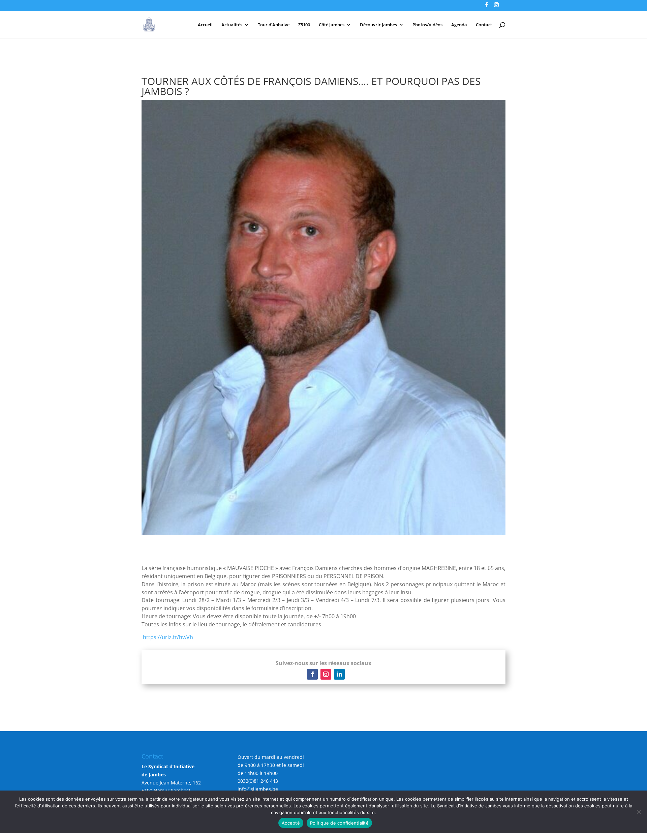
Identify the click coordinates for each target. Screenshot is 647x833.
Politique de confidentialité (339, 823)
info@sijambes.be (258, 789)
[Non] (638, 811)
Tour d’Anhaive (273, 25)
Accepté (291, 823)
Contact (484, 25)
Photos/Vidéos (427, 25)
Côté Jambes (331, 25)
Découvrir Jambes (378, 25)
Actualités (231, 25)
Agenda (459, 25)
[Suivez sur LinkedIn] (339, 674)
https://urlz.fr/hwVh (168, 637)
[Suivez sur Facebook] (312, 674)
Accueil (205, 25)
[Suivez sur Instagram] (325, 674)
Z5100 (304, 25)
